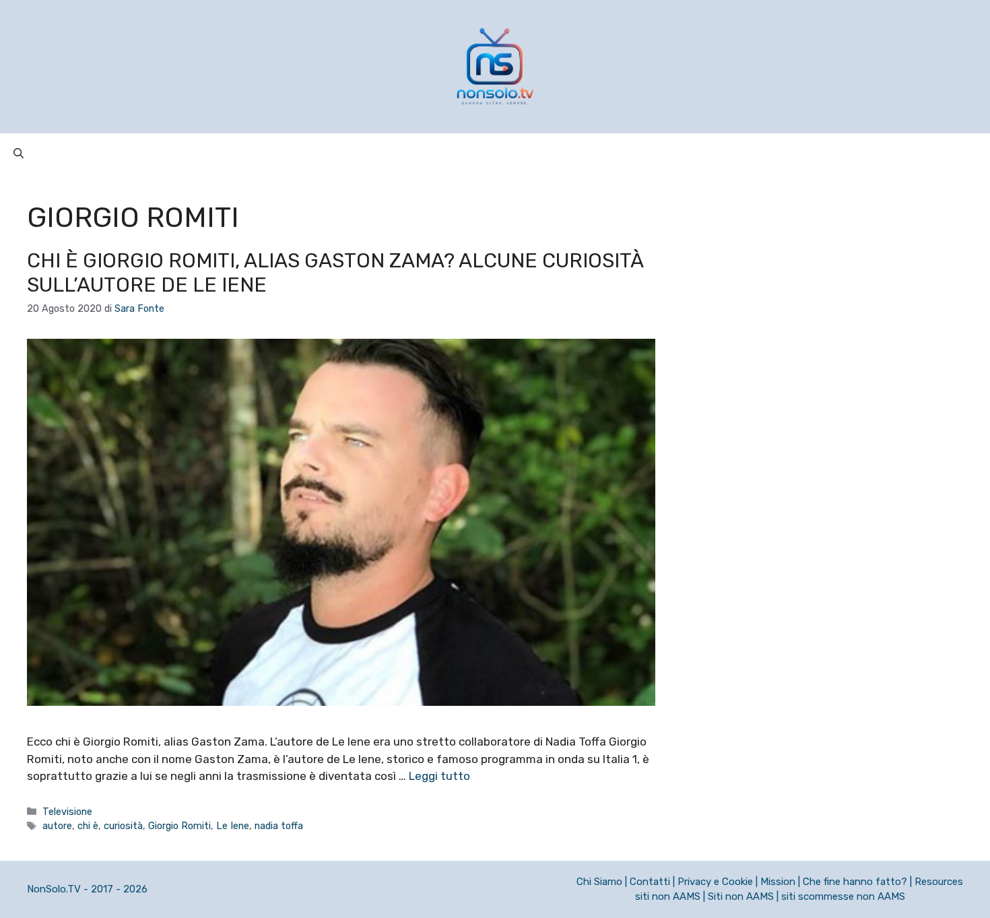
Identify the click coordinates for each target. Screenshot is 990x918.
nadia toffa (279, 826)
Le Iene (232, 826)
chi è (87, 826)
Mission (777, 882)
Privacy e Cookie (715, 882)
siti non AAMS (667, 896)
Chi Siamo (599, 882)
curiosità (123, 826)
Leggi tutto (439, 776)
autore (57, 826)
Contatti (650, 882)
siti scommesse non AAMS (843, 896)
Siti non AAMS (741, 896)
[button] (18, 153)
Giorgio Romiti (179, 826)
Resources (939, 882)
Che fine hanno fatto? (855, 882)
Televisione (67, 812)
